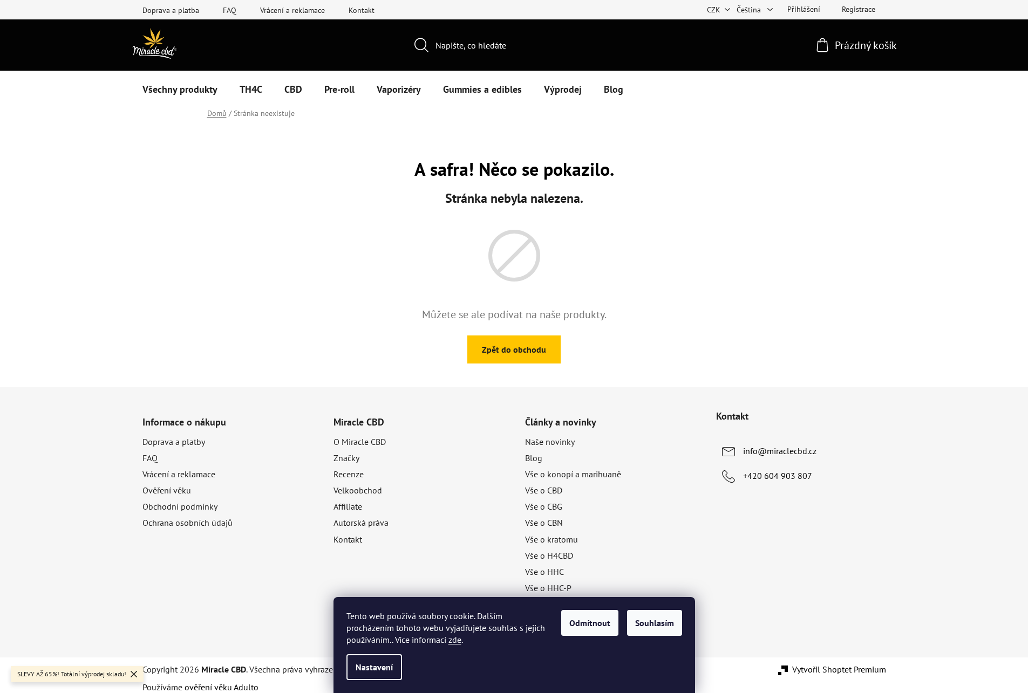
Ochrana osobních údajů (187, 522)
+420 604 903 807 (777, 475)
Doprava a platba (170, 10)
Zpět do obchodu (514, 349)
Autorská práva (361, 522)
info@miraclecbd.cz (779, 450)
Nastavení (374, 667)
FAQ (229, 10)
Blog (533, 457)
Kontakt (362, 10)
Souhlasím (654, 622)
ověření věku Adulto (221, 687)
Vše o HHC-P (548, 587)
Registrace (858, 9)
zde (454, 639)
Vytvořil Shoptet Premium (839, 669)
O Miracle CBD (359, 441)
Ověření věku (166, 490)
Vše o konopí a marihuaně (573, 474)
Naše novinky (550, 441)
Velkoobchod (357, 490)
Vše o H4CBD (549, 555)
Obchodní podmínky (179, 506)
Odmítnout (589, 622)
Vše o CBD (543, 490)
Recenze (348, 474)
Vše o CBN (544, 522)
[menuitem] (180, 89)
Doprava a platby (173, 441)
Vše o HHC (544, 571)
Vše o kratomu (551, 539)
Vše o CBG (543, 506)
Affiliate (347, 506)
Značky (346, 457)
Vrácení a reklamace (292, 10)
